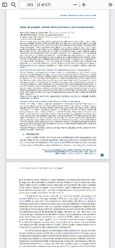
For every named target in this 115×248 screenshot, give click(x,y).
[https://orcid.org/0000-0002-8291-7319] (39, 34)
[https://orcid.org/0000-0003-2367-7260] (46, 37)
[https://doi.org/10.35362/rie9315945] (54, 151)
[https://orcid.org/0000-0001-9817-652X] (51, 32)
